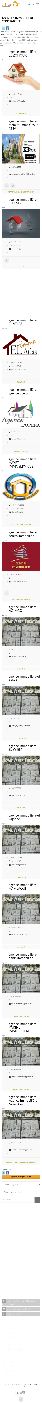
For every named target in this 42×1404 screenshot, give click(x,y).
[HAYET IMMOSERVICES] (21, 486)
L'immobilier (7, 1362)
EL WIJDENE (21, 877)
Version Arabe (7, 1366)
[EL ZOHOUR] (21, 75)
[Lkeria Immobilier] (11, 4)
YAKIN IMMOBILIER (21, 1016)
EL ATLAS (21, 382)
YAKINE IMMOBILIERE (21, 1089)
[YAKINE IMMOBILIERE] (21, 1051)
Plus (6, 45)
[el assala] (21, 700)
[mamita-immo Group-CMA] (21, 148)
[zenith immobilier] (21, 556)
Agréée (4, 60)
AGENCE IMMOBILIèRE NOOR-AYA (21, 1162)
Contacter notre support (11, 1337)
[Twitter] (3, 28)
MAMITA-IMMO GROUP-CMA (21, 192)
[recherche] (29, 4)
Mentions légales (8, 1333)
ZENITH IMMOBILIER (21, 599)
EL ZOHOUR (21, 113)
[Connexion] (33, 4)
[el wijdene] (21, 839)
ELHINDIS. (21, 267)
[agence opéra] (21, 413)
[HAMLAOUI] (21, 909)
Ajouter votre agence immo (21, 1177)
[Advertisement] (21, 293)
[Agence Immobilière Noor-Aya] (21, 1124)
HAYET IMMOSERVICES (21, 524)
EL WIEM (21, 808)
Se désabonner (8, 1345)
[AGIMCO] (21, 631)
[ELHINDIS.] (21, 223)
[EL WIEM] (21, 770)
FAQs (4, 1341)
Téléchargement (8, 1370)
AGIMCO (21, 669)
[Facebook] (7, 28)
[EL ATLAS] (21, 344)
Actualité (5, 1374)
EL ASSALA (21, 738)
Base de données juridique (12, 1349)
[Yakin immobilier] (21, 978)
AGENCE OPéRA (21, 451)
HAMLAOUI (21, 947)
